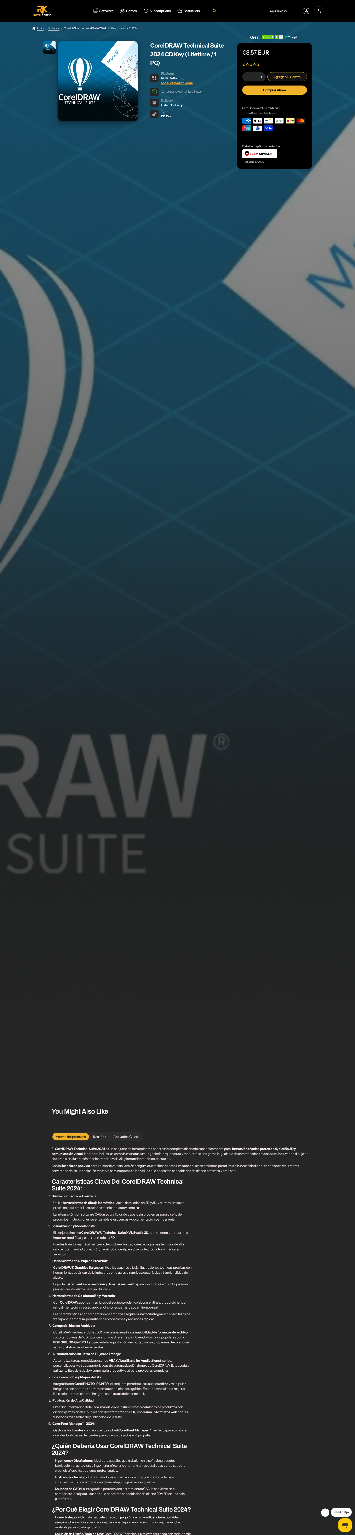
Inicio (40, 28)
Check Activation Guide (177, 83)
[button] (214, 11)
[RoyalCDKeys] (42, 11)
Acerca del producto (71, 1137)
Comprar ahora (274, 90)
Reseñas (99, 1137)
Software (53, 28)
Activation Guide (125, 1137)
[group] (49, 47)
